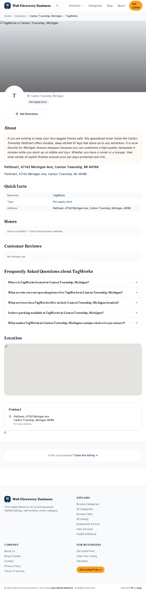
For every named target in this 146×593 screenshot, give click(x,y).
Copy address (24, 424)
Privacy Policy (12, 566)
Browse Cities (85, 514)
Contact (8, 561)
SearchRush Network (62, 588)
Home (7, 15)
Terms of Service (14, 571)
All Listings (82, 519)
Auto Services (85, 528)
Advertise (82, 561)
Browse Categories (88, 504)
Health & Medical (86, 533)
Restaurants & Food (88, 524)
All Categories (85, 509)
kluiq (139, 588)
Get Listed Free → (90, 569)
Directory (74, 5)
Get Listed (136, 5)
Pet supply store (38, 102)
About (121, 5)
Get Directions (29, 113)
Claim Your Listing (87, 556)
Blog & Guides (12, 556)
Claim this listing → (86, 455)
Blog (110, 5)
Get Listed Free (86, 551)
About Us (9, 551)
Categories (95, 5)
